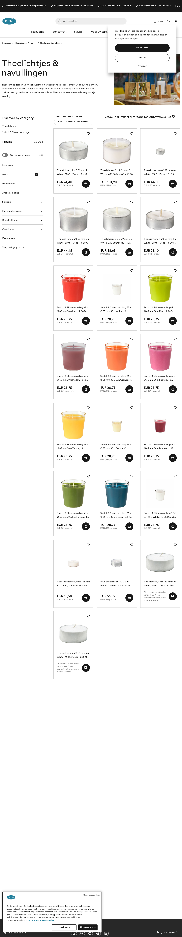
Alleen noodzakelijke (91, 895)
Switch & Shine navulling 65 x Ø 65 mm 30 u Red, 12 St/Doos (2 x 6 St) (73, 309)
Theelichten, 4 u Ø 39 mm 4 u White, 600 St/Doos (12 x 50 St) (73, 172)
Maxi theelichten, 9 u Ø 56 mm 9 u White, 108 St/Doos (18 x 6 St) (73, 584)
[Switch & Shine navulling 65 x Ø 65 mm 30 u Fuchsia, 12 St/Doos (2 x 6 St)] (160, 356)
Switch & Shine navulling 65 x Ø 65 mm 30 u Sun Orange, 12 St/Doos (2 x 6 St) (116, 378)
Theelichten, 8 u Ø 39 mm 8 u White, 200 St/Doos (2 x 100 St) (116, 241)
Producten (37, 32)
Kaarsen (33, 43)
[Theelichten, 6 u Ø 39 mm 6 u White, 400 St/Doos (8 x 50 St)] (116, 151)
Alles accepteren (88, 927)
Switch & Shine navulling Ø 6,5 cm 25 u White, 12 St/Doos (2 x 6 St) (160, 515)
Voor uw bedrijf (100, 32)
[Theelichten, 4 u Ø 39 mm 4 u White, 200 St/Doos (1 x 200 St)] (160, 219)
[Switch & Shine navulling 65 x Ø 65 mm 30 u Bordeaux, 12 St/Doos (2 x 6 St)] (160, 425)
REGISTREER (142, 48)
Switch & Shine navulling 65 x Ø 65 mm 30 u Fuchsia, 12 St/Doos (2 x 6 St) (159, 378)
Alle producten (21, 43)
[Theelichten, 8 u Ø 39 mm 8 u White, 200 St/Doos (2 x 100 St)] (116, 219)
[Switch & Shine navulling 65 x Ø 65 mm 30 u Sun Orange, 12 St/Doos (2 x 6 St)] (116, 356)
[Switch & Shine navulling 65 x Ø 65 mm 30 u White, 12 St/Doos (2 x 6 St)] (116, 288)
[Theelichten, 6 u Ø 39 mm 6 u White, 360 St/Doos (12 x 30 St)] (160, 151)
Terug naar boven (166, 932)
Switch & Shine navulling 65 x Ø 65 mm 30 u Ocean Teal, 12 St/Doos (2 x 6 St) (116, 515)
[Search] (59, 21)
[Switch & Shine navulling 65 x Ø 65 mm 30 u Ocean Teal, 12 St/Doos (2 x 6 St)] (116, 493)
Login (142, 58)
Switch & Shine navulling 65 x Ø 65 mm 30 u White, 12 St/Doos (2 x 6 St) (115, 309)
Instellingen (64, 927)
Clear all (38, 142)
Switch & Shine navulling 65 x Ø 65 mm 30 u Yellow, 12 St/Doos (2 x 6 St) (72, 446)
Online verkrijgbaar (26, 155)
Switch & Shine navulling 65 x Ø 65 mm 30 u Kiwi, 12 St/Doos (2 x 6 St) (160, 309)
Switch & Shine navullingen (16, 132)
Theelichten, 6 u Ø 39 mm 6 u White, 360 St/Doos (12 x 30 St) (160, 172)
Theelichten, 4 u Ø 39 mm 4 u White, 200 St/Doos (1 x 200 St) (160, 241)
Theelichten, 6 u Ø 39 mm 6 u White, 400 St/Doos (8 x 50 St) (116, 172)
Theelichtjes (9, 126)
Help (177, 6)
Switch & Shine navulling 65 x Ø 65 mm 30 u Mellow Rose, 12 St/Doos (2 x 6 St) (73, 378)
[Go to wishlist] (168, 21)
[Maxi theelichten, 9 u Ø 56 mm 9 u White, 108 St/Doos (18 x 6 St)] (73, 562)
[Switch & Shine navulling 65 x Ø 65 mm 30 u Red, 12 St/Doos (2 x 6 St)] (73, 288)
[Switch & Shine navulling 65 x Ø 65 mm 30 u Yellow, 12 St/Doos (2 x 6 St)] (73, 425)
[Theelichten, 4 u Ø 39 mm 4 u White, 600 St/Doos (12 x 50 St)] (73, 151)
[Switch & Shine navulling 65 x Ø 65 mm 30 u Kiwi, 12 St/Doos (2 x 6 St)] (160, 288)
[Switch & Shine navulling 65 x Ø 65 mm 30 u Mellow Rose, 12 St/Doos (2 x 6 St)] (73, 356)
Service (78, 32)
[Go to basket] (176, 21)
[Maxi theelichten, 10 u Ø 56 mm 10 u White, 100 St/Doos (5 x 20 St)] (116, 562)
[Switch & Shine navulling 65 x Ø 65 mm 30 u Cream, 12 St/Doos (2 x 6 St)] (116, 425)
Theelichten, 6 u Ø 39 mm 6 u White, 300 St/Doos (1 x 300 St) (73, 241)
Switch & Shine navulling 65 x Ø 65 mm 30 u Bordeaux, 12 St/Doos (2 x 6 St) (159, 446)
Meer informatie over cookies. (40, 920)
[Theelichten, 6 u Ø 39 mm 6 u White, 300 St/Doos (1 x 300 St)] (73, 219)
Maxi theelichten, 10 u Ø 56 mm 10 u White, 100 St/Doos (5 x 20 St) (115, 584)
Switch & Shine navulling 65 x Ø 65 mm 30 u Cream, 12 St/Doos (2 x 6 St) (115, 446)
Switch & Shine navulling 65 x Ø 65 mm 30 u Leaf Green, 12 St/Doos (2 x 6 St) (72, 515)
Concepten (59, 32)
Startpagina (6, 43)
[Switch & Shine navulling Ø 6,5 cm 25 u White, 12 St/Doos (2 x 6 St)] (160, 493)
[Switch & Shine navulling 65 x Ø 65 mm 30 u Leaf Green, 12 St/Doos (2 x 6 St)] (73, 493)
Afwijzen (142, 66)
